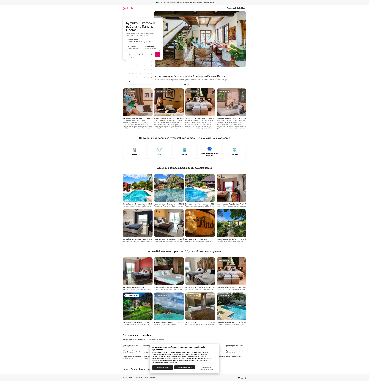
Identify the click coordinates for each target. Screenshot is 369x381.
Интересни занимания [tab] (156, 339)
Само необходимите (184, 367)
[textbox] (135, 48)
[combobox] (143, 42)
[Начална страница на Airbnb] (128, 8)
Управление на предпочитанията (206, 368)
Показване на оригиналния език (203, 2)
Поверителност (142, 378)
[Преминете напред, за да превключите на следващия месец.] (151, 54)
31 (129, 81)
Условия (152, 378)
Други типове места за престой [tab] (134, 339)
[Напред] (188, 84)
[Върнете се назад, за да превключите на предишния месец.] (129, 54)
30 (152, 77)
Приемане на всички (162, 367)
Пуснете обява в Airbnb (236, 8)
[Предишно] (181, 84)
